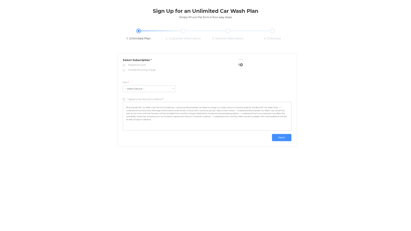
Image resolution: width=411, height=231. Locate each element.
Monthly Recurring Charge (142, 69)
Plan (126, 82)
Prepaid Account (137, 65)
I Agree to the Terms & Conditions (145, 99)
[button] (149, 88)
